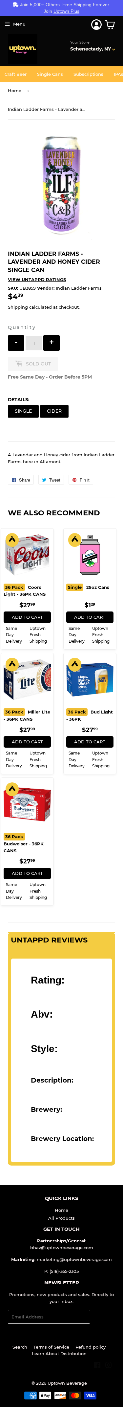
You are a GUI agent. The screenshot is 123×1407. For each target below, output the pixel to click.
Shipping (18, 307)
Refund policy (90, 1347)
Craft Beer (16, 74)
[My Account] (96, 24)
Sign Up (102, 1316)
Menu (19, 24)
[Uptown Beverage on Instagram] (108, 1366)
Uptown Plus (66, 11)
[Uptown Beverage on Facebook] (97, 1366)
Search (19, 1347)
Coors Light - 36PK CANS (25, 591)
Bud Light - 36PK (89, 715)
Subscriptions (88, 74)
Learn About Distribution (59, 1353)
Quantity (22, 327)
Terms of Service (51, 1347)
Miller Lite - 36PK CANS (27, 715)
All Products (61, 1218)
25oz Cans (88, 587)
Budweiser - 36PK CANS (24, 843)
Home (14, 90)
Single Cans (50, 74)
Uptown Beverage (67, 1383)
